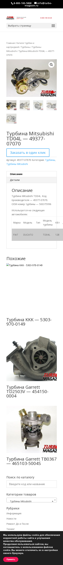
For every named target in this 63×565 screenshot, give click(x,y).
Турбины (25, 47)
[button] (51, 65)
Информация (13, 513)
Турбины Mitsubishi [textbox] (30, 501)
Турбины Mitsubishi (17, 164)
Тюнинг (10, 529)
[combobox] (31, 500)
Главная (10, 42)
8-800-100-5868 (22, 3)
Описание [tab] (16, 174)
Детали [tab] (15, 180)
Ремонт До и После (17, 523)
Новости (11, 518)
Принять (11, 559)
